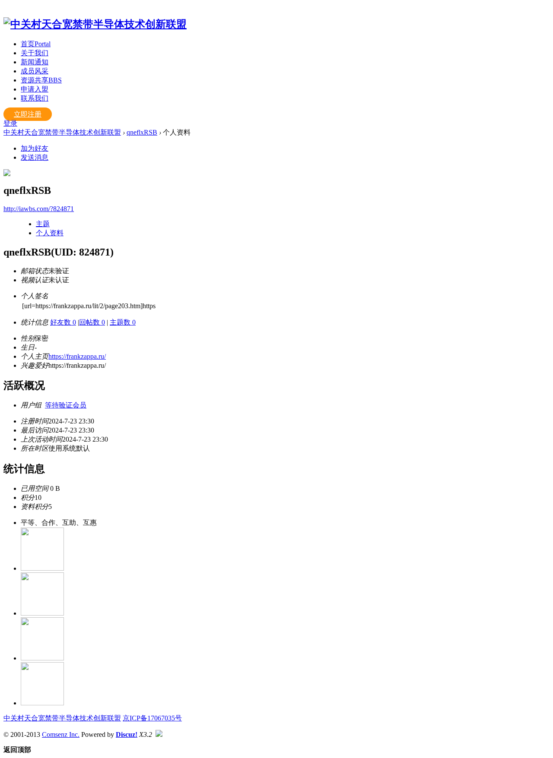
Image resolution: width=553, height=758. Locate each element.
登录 (10, 123)
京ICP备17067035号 (152, 718)
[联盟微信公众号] (42, 613)
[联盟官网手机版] (42, 658)
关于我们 (34, 53)
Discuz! (126, 734)
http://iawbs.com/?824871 (38, 208)
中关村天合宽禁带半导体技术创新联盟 (62, 132)
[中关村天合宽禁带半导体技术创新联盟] (95, 24)
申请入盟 (34, 89)
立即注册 (27, 114)
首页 (36, 43)
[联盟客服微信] (42, 703)
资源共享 (41, 80)
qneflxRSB (142, 132)
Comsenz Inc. (60, 734)
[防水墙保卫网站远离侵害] (159, 734)
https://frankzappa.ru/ (77, 356)
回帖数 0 (92, 322)
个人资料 (50, 233)
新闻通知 (34, 62)
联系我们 (34, 98)
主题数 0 (123, 322)
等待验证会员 (65, 405)
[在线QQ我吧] (42, 568)
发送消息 (34, 157)
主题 (43, 223)
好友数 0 (63, 322)
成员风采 (34, 71)
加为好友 (34, 148)
